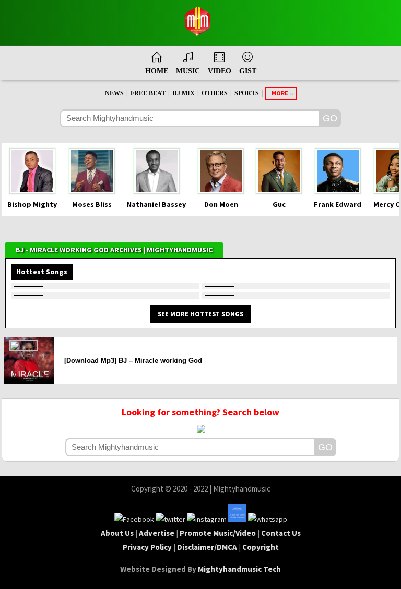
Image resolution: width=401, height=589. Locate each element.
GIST (247, 71)
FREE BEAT (148, 93)
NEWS (114, 93)
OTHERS (215, 93)
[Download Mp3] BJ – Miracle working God (133, 360)
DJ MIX (183, 93)
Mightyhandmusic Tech (239, 569)
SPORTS (246, 93)
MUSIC (188, 71)
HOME (156, 71)
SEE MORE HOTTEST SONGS (200, 314)
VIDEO (219, 71)
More (280, 93)
